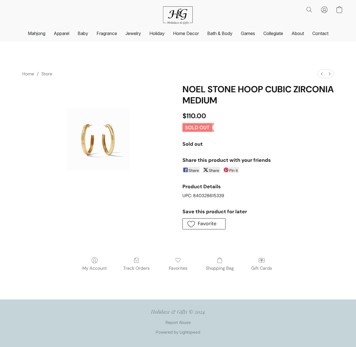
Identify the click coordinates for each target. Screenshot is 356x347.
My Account (94, 268)
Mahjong (36, 33)
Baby (83, 33)
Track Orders (136, 268)
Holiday (157, 33)
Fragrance (107, 33)
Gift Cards (261, 268)
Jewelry (133, 33)
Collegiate (273, 33)
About (297, 33)
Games (248, 33)
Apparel (61, 33)
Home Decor (186, 33)
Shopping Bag (220, 268)
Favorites (178, 268)
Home (28, 74)
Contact (320, 33)
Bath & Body (220, 33)
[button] (178, 15)
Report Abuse (178, 322)
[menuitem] (322, 74)
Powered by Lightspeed (178, 332)
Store (46, 74)
